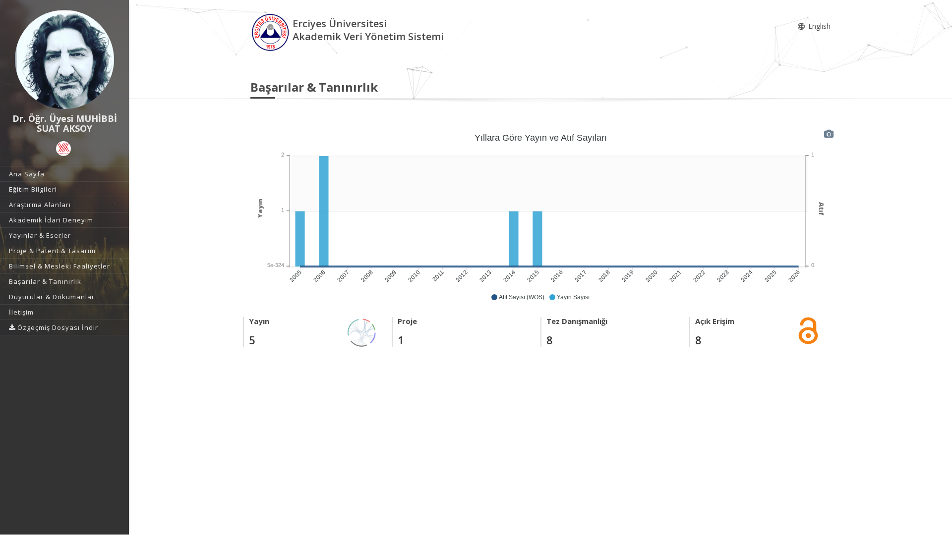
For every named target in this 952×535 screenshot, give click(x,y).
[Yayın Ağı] (362, 331)
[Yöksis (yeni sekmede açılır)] (63, 148)
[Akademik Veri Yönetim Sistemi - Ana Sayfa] (271, 31)
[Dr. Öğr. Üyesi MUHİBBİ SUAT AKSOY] (64, 59)
